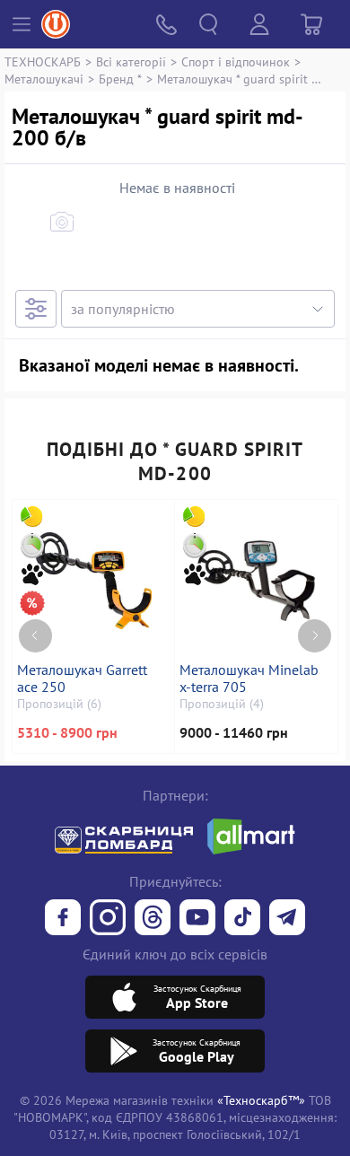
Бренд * (120, 78)
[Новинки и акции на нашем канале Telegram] (287, 919)
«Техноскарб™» (261, 1099)
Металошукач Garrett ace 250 (82, 678)
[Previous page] (35, 635)
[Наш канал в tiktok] (242, 919)
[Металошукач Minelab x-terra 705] (256, 580)
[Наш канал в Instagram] (108, 919)
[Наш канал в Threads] (153, 919)
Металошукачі (43, 78)
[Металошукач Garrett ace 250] (93, 580)
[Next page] (314, 635)
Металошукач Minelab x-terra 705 (249, 678)
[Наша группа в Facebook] (63, 919)
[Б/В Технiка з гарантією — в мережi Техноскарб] (197, 919)
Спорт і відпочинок (235, 61)
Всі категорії (131, 61)
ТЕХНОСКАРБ (42, 61)
